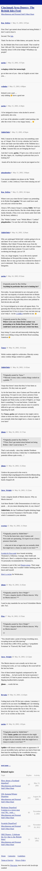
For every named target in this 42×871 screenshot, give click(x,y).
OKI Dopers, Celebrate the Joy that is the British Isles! (11, 836)
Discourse (13, 865)
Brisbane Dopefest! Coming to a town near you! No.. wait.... (10, 810)
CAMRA (19, 314)
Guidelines (21, 856)
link (12, 36)
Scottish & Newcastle (8, 553)
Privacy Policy (20, 860)
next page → (6, 765)
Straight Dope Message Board (11, 2)
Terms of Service (7, 860)
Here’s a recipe (6, 574)
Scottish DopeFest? (9, 823)
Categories (11, 856)
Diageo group (25, 565)
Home (3, 856)
